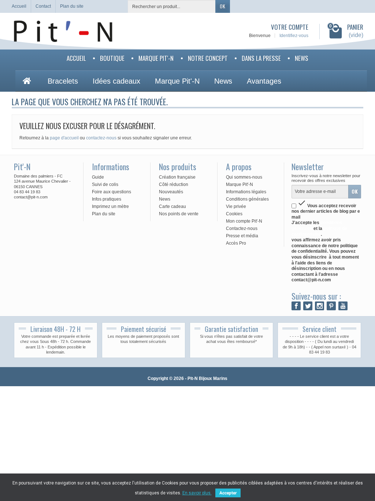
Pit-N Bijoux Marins (207, 378)
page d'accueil (64, 137)
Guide (98, 177)
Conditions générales (247, 199)
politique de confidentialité (319, 231)
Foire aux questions (111, 191)
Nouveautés (171, 191)
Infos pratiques (106, 199)
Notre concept (208, 58)
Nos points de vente (178, 213)
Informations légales (246, 191)
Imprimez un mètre (110, 206)
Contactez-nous (241, 228)
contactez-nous (101, 137)
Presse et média (242, 235)
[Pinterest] (331, 305)
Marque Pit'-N (156, 58)
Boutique (112, 58)
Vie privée (236, 206)
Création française (177, 177)
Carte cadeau (172, 206)
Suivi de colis (105, 184)
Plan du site (103, 213)
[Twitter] (307, 305)
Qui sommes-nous (244, 177)
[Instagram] (319, 305)
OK (222, 6)
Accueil (76, 58)
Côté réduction (173, 184)
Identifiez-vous (293, 35)
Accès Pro (236, 243)
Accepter (228, 492)
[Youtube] (343, 305)
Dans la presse (261, 58)
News (301, 58)
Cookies (234, 213)
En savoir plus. (197, 492)
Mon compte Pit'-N (244, 221)
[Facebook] (296, 305)
